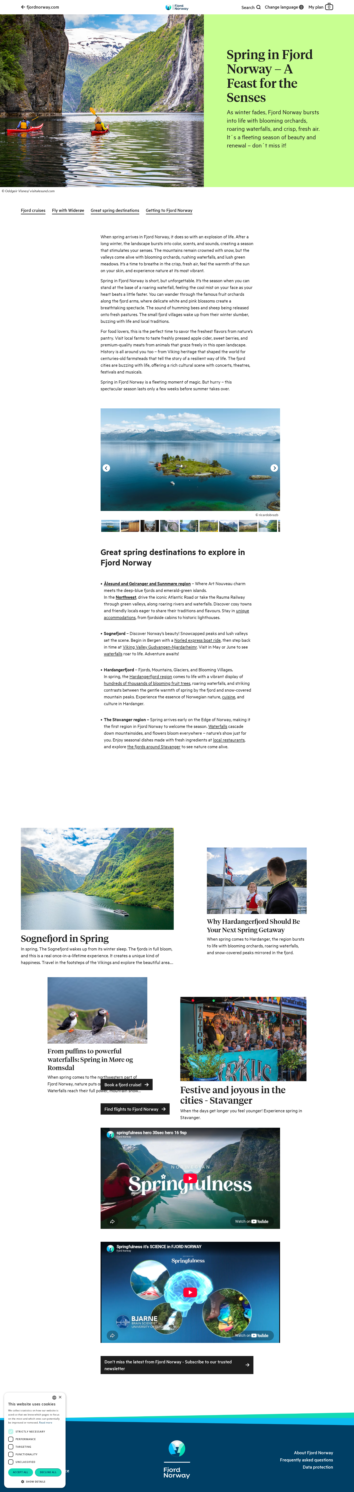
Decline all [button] (48, 1472)
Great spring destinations (115, 210)
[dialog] (35, 1440)
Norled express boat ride (197, 640)
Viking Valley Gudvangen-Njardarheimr (160, 647)
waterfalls (113, 653)
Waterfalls (217, 726)
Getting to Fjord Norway (169, 210)
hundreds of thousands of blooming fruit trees (147, 683)
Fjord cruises (33, 210)
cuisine (228, 696)
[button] (34, 1481)
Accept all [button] (20, 1472)
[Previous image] (106, 468)
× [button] (59, 1397)
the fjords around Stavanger (153, 746)
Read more (45, 1422)
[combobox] (54, 1398)
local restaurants (229, 740)
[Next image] (274, 468)
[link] (40, 6)
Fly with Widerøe (68, 210)
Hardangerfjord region (150, 676)
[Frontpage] (177, 8)
